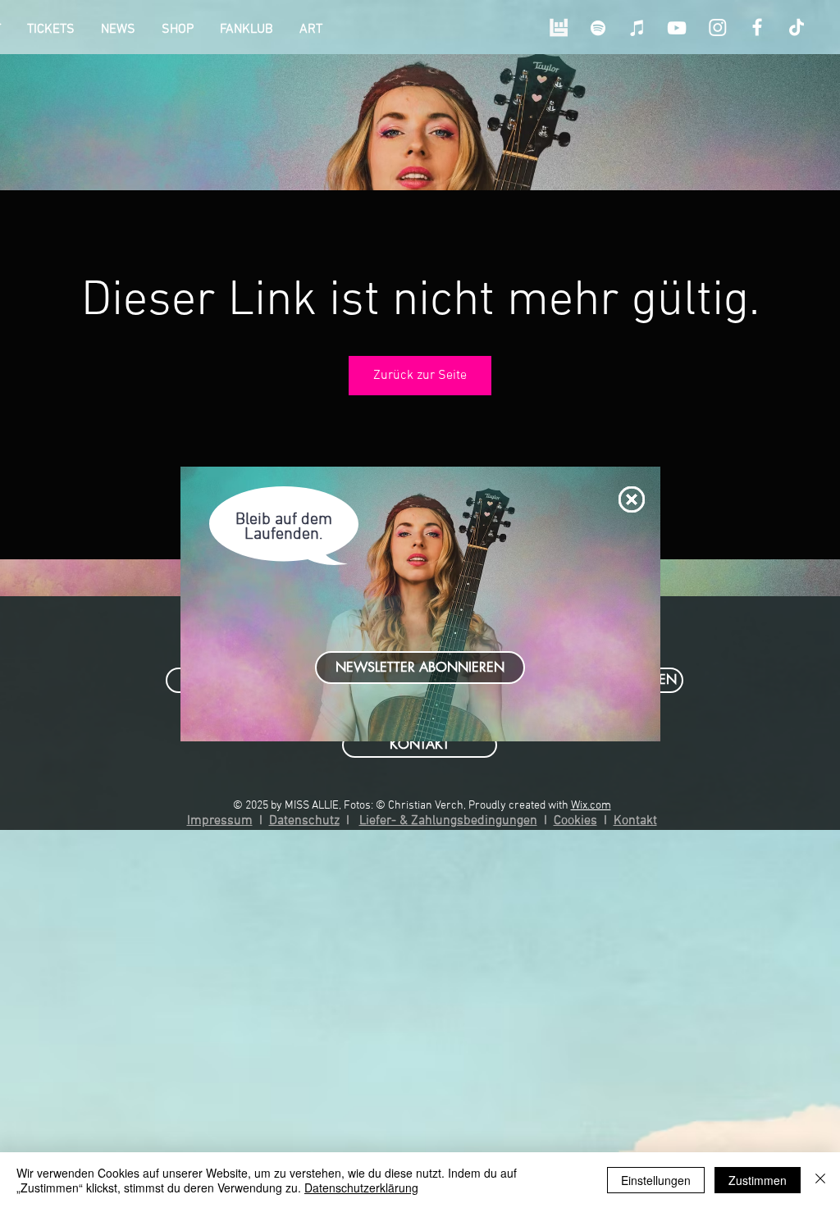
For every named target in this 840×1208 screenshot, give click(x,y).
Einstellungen (656, 1180)
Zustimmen (757, 1180)
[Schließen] (820, 1180)
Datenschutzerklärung (361, 1187)
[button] (632, 499)
